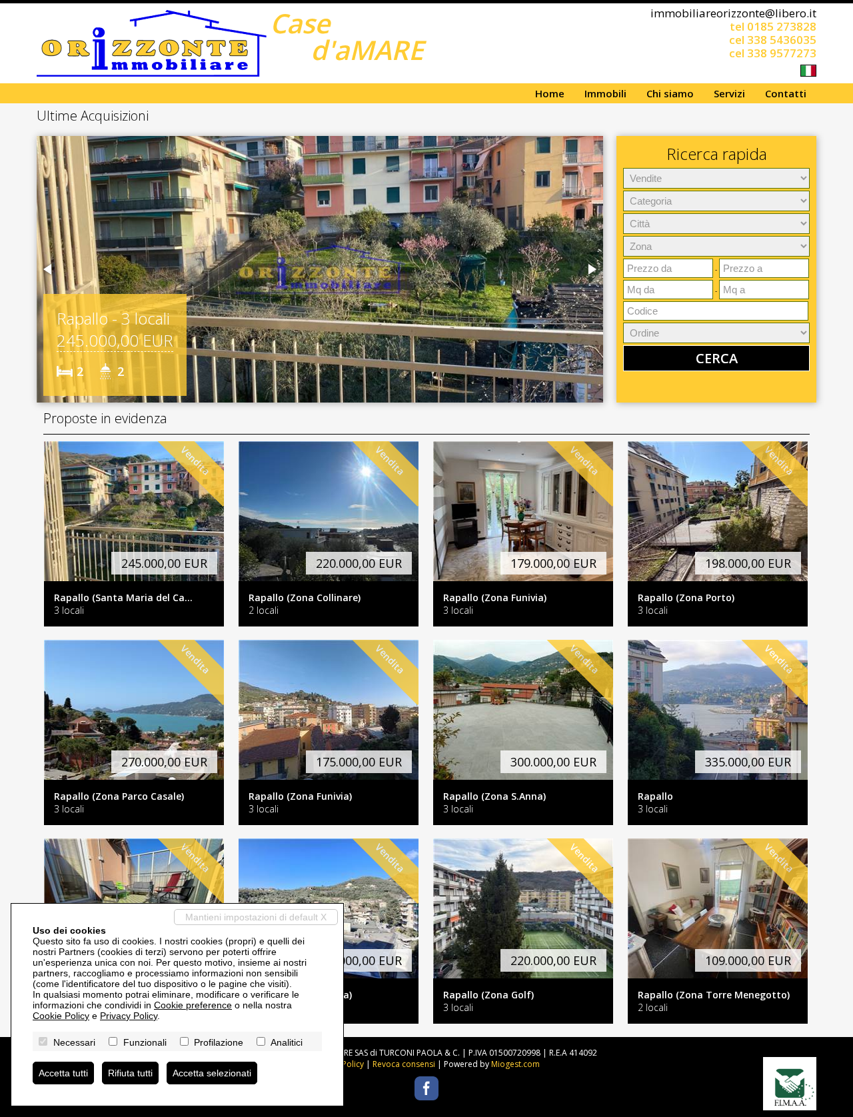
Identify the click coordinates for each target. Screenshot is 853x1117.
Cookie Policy (61, 1015)
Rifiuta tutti (130, 1073)
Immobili (605, 93)
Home (549, 93)
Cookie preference (193, 1005)
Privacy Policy (128, 1015)
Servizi (729, 93)
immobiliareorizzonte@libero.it (733, 13)
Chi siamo (670, 93)
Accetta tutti (63, 1073)
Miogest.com (515, 1064)
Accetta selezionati (212, 1073)
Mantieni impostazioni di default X (256, 917)
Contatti (785, 93)
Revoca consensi (404, 1064)
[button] (48, 269)
